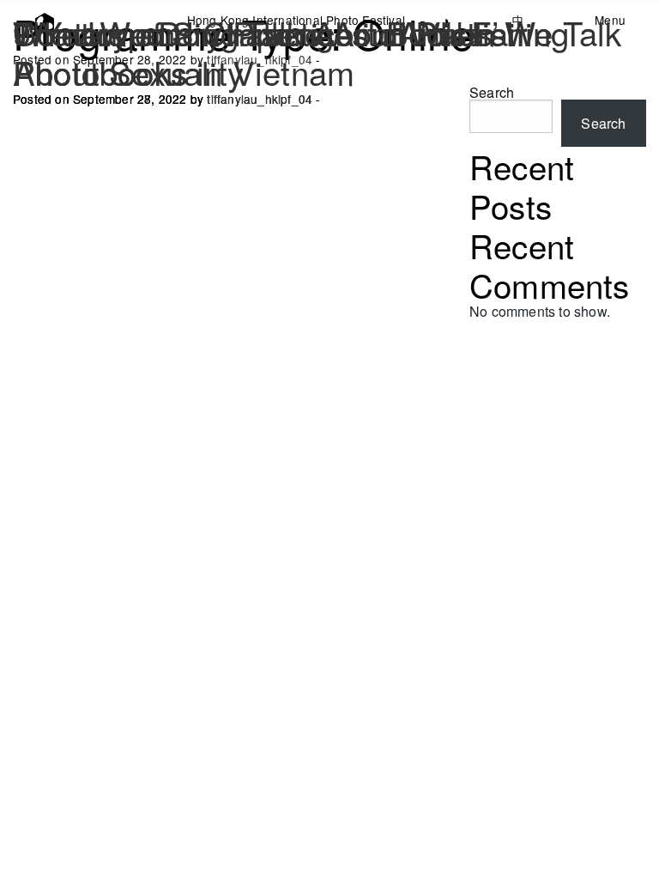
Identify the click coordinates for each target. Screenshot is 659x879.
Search (603, 123)
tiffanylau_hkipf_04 (259, 98)
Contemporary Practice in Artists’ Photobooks (256, 52)
